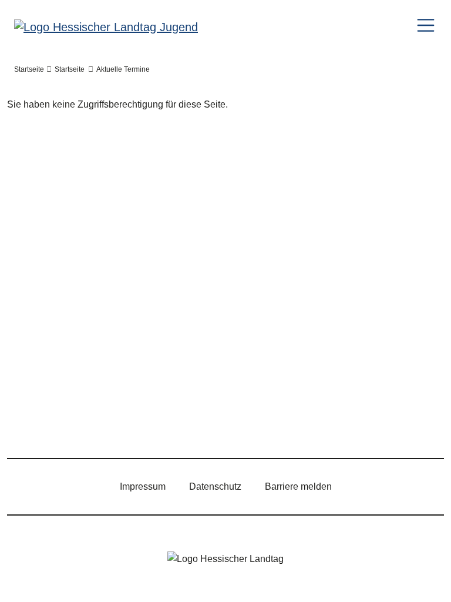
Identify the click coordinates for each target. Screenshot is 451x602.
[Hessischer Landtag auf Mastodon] (167, 425)
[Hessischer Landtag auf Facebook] (65, 425)
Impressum (143, 486)
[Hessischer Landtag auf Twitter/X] (31, 425)
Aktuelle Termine (123, 69)
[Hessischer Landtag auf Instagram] (99, 425)
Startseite (29, 69)
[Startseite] (106, 26)
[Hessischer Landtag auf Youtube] (133, 425)
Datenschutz (215, 486)
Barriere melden (298, 486)
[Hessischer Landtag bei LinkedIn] (201, 425)
